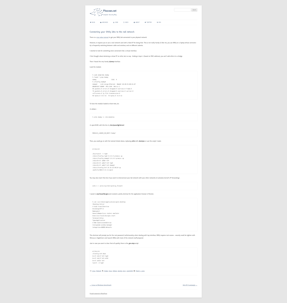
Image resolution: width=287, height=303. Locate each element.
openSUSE (130, 271)
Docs (126, 22)
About (137, 22)
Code (116, 22)
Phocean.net (109, 10)
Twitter (149, 22)
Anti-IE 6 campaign (190, 285)
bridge (106, 271)
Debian (115, 271)
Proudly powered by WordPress (98, 293)
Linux (93, 271)
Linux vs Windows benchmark (100, 285)
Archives (105, 22)
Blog (93, 22)
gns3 (124, 271)
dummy (120, 271)
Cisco (110, 271)
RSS (159, 22)
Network (98, 271)
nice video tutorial (103, 37)
